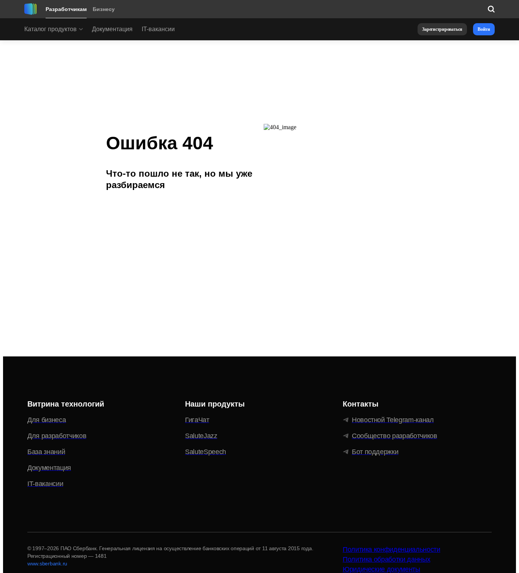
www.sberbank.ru (47, 563)
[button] (442, 29)
